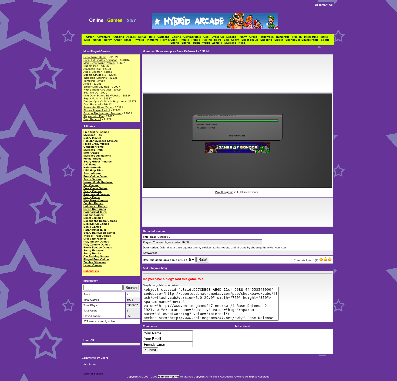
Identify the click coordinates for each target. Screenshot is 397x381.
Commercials (193, 36)
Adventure (105, 36)
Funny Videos (92, 158)
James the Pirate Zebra (98, 107)
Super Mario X (92, 98)
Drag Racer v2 (92, 119)
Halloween (268, 36)
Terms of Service (92, 373)
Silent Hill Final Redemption (100, 59)
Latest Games (92, 265)
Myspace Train (93, 149)
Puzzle (197, 39)
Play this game (224, 191)
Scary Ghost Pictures (97, 161)
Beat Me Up (90, 92)
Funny (244, 36)
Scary (236, 39)
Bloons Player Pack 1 (96, 110)
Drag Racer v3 (92, 104)
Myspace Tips (92, 134)
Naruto (98, 39)
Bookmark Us (324, 4)
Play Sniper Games (96, 241)
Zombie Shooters (94, 262)
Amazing (119, 36)
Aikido (87, 83)
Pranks (185, 39)
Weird (207, 42)
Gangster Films (93, 146)
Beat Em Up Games (96, 223)
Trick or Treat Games (97, 235)
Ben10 (143, 36)
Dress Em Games (95, 238)
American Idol (91, 68)
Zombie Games (93, 203)
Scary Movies (92, 137)
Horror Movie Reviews (98, 182)
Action (91, 36)
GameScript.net (168, 376)
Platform (153, 39)
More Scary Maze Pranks (99, 62)
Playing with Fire (93, 116)
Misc (88, 39)
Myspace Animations (97, 155)
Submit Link (91, 270)
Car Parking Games (96, 256)
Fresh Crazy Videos (96, 143)
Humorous (284, 36)
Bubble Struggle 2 (94, 74)
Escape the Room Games (100, 220)
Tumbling (89, 80)
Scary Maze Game (94, 57)
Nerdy (109, 39)
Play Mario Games (95, 200)
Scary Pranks (92, 253)
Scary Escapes (93, 250)
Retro (219, 39)
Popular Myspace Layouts (100, 140)
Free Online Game (95, 176)
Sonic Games (92, 226)
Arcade (132, 36)
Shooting (267, 39)
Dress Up (219, 36)
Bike (153, 36)
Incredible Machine (95, 77)
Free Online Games (96, 131)
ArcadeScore (92, 173)
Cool (207, 36)
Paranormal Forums (96, 194)
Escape (232, 36)
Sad (227, 39)
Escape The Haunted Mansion (102, 113)
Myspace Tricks (234, 42)
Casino (177, 36)
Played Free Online (96, 259)
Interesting (312, 36)
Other (119, 39)
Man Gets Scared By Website (101, 95)
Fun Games (91, 185)
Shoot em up (250, 39)
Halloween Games (95, 206)
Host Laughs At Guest (97, 89)
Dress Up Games (94, 208)
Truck (197, 42)
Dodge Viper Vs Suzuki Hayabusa (104, 101)
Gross (254, 36)
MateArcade (91, 152)
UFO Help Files (93, 170)
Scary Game (91, 197)
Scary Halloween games (99, 232)
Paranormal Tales (95, 211)
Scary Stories (92, 179)
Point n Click (170, 39)
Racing (208, 39)
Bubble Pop (90, 65)
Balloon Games (93, 214)
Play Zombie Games (96, 244)
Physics (140, 39)
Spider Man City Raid (96, 86)
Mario (325, 36)
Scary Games (92, 191)
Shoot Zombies (93, 217)
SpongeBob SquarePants (303, 39)
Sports (326, 39)
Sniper (279, 39)
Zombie (218, 42)
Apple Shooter (92, 71)
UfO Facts (89, 164)
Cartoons (164, 36)
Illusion (298, 36)
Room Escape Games (97, 247)
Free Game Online (95, 188)
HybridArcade (92, 167)
